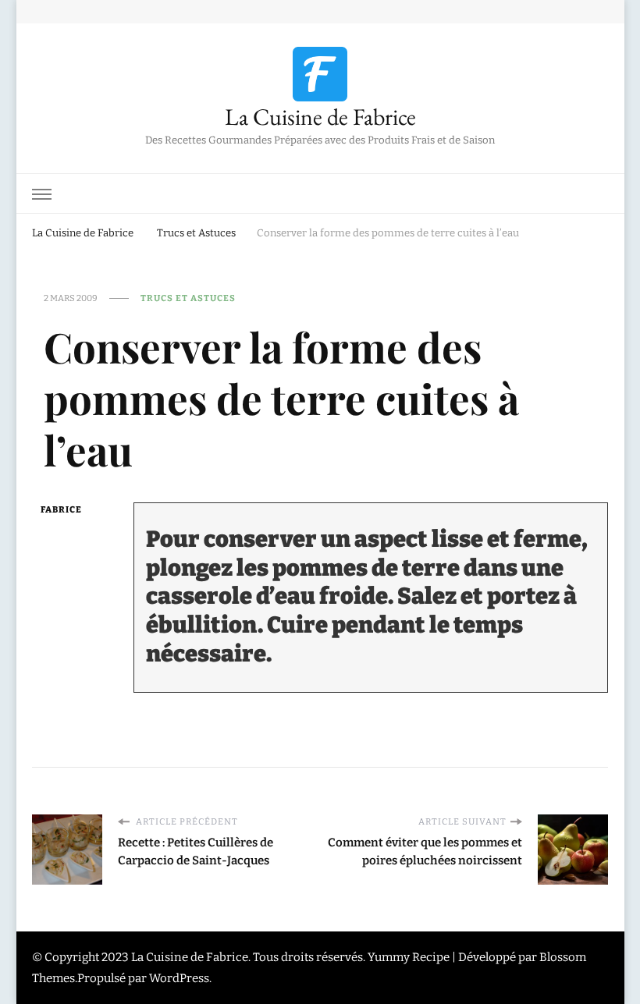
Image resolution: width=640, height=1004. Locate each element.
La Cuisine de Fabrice (320, 116)
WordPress (179, 978)
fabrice (61, 509)
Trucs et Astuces (188, 298)
